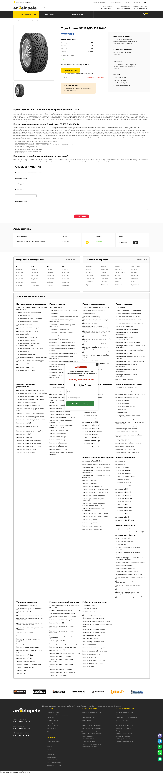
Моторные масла (53, 725)
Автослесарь (51, 757)
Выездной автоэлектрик (125, 568)
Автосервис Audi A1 (90, 416)
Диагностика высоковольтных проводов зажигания (28, 344)
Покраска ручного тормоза (93, 642)
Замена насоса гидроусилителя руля (31, 420)
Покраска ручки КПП (90, 638)
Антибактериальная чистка (126, 432)
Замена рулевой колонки (26, 450)
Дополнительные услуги (128, 384)
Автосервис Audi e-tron (91, 419)
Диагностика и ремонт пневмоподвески (124, 338)
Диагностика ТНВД (23, 612)
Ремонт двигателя (125, 457)
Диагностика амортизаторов (27, 328)
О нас (127, 2)
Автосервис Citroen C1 (91, 425)
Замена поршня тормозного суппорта (64, 653)
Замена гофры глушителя (59, 411)
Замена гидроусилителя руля (28, 405)
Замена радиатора (89, 520)
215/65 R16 (34, 276)
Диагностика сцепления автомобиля (97, 352)
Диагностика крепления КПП (94, 336)
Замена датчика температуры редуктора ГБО (28, 640)
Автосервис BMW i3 (123, 492)
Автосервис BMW (122, 489)
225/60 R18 (65, 272)
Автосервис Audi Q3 (123, 480)
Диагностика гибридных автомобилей (31, 358)
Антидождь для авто (123, 440)
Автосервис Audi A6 (123, 470)
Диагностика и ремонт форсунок (29, 609)
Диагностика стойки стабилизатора (129, 361)
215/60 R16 (34, 272)
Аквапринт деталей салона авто (128, 416)
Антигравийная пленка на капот (62, 345)
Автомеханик (52, 760)
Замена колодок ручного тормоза (62, 647)
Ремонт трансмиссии (93, 304)
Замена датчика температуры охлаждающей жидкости (94, 504)
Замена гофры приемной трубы (62, 417)
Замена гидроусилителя (26, 402)
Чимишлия (105, 275)
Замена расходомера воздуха (28, 647)
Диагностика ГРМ (23, 364)
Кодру (117, 266)
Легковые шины (24, 20)
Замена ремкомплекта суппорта (62, 672)
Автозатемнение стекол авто (126, 388)
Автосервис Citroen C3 (91, 428)
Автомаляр (51, 754)
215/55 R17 (50, 269)
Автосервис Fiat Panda (124, 514)
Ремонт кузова (57, 304)
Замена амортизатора (124, 379)
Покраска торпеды (89, 645)
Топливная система (26, 602)
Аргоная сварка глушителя (60, 388)
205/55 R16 (34, 282)
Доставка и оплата (99, 2)
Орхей (117, 275)
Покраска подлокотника (91, 635)
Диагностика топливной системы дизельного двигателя (29, 624)
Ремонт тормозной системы (64, 602)
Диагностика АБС (23, 315)
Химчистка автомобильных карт (95, 651)
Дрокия (134, 272)
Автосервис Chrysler (123, 501)
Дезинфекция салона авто (92, 615)
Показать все (71, 259)
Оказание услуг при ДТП (124, 725)
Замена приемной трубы (59, 449)
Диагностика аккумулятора (27, 322)
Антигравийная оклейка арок (61, 333)
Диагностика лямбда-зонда (60, 397)
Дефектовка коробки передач (94, 310)
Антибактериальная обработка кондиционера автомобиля (127, 428)
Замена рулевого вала (25, 437)
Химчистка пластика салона (93, 663)
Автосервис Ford (122, 517)
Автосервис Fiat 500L (123, 508)
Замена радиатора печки (92, 526)
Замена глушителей (57, 405)
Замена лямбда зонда (58, 443)
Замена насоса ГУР (23, 423)
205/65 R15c (20, 285)
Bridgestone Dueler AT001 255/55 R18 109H (31, 241)
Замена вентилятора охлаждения (95, 489)
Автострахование (122, 400)
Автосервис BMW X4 (123, 498)
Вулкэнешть (135, 285)
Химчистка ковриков (90, 657)
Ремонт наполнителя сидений (94, 648)
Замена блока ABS (56, 623)
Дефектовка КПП (89, 314)
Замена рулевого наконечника (28, 440)
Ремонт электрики (125, 525)
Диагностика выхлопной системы (29, 348)
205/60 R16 (35, 285)
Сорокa (103, 272)
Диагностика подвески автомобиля (129, 350)
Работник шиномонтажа (55, 762)
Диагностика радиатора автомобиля (96, 467)
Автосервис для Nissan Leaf (126, 535)
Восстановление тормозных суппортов (65, 610)
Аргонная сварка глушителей (61, 391)
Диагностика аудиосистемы (27, 331)
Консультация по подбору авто (126, 717)
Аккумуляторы (52, 728)
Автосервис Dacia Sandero (92, 431)
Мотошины (51, 717)
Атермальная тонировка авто (127, 452)
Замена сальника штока (25, 661)
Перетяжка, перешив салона (93, 632)
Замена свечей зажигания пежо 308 (30, 664)
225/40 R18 (65, 269)
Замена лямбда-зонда (58, 446)
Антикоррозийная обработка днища (63, 361)
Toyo (32, 20)
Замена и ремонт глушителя (60, 430)
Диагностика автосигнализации (29, 318)
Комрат (88, 269)
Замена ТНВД (21, 670)
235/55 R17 (50, 282)
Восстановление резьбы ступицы (128, 317)
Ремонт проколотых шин (124, 733)
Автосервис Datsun (90, 434)
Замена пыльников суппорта (60, 669)
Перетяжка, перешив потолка (94, 629)
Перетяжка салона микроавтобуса (96, 621)
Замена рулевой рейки (25, 453)
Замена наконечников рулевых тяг (30, 417)
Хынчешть (104, 269)
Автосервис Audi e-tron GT (125, 476)
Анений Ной (135, 266)
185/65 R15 (19, 272)
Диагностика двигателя (25, 367)
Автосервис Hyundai (90, 447)
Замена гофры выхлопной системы (63, 408)
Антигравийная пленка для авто (62, 342)
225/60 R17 (50, 276)
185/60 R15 (19, 269)
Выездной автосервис (124, 565)
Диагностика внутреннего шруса (95, 320)
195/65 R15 (19, 282)
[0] (144, 14)
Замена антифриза (89, 480)
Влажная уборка (88, 612)
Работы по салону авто (94, 602)
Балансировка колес (123, 739)
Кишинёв (89, 266)
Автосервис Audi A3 (123, 467)
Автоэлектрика (121, 544)
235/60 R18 (65, 279)
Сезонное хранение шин (124, 712)
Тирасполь (89, 282)
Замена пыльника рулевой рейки (29, 431)
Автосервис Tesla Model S (92, 461)
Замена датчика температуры (94, 496)
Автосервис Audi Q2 (90, 422)
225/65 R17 (50, 279)
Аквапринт (53, 314)
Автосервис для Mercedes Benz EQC (129, 532)
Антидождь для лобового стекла (128, 443)
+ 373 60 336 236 (123, 8)
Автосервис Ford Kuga (91, 437)
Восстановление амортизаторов (128, 310)
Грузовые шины (52, 720)
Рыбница (118, 285)
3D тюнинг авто (55, 307)
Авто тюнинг (120, 307)
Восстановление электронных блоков (130, 562)
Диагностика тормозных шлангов (62, 617)
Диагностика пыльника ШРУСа (94, 344)
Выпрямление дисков (124, 326)
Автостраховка (121, 409)
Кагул (117, 282)
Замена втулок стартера (91, 360)
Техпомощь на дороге (123, 728)
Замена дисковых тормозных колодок (64, 644)
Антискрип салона (89, 609)
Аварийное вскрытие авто (125, 529)
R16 (32, 266)
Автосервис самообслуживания (128, 397)
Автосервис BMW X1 (123, 495)
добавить (81, 216)
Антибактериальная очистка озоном (96, 464)
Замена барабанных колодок (60, 620)
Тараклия (134, 278)
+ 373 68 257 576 (140, 8)
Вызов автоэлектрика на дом (126, 571)
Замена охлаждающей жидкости (95, 513)
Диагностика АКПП (24, 325)
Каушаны (89, 285)
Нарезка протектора (123, 736)
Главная (15, 20)
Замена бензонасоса (24, 633)
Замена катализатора (57, 434)
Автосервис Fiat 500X (123, 511)
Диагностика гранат (90, 323)
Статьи (49, 746)
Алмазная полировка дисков (126, 419)
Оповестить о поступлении (95, 77)
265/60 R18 (65, 282)
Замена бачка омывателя (92, 486)
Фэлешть (104, 266)
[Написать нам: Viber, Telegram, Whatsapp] (160, 759)
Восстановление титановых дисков (129, 323)
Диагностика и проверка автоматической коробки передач (96, 327)
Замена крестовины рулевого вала (30, 414)
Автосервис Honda (89, 444)
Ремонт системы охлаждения (98, 457)
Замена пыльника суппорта (60, 656)
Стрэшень (89, 275)
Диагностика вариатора (25, 340)
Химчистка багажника (91, 654)
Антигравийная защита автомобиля (63, 317)
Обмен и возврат (115, 2)
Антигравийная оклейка (59, 330)
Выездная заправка (122, 720)
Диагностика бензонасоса (26, 337)
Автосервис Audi (89, 413)
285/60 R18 (65, 285)
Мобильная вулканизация (125, 715)
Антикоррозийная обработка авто (63, 353)
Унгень (133, 282)
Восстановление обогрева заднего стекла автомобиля (129, 558)
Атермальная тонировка (125, 449)
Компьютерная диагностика (31, 304)
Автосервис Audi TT (123, 486)
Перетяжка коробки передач (93, 618)
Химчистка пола (88, 666)
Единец (118, 278)
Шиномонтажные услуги (124, 741)
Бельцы (134, 269)
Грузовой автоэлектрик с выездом (129, 575)
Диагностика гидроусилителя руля (30, 361)
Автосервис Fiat (121, 504)
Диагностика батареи (24, 334)
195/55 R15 (19, 276)
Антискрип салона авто (124, 446)
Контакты (137, 2)
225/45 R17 (50, 272)
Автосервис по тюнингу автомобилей (130, 394)
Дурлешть (104, 278)
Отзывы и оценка (28, 166)
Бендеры (89, 272)
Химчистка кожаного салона (93, 660)
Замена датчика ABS (57, 641)
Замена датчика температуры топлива (31, 644)
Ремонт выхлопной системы (64, 384)
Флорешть (104, 285)
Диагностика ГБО (23, 351)
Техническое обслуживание (91, 728)
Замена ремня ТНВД (24, 655)
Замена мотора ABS (57, 650)
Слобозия (118, 269)
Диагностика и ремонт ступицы (128, 342)
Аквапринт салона (89, 605)
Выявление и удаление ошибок (29, 312)
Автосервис (120, 461)
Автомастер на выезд (123, 391)
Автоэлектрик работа (54, 765)
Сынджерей (90, 278)
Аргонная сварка (56, 369)
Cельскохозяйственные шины (57, 715)
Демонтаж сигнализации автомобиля (130, 578)
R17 (48, 266)
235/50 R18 (65, 276)
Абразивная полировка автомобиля (63, 310)
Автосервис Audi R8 (123, 483)
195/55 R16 (34, 279)
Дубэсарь (134, 275)
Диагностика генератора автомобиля (130, 597)
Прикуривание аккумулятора (126, 731)
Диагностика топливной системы (29, 615)
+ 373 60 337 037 (105, 8)
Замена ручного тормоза (59, 675)
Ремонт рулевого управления (25, 385)
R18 (63, 266)
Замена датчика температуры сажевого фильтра (61, 426)
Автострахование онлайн (125, 406)
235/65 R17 (50, 285)
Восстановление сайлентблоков (128, 320)
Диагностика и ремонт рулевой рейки (31, 393)
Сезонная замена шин (123, 723)
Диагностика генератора (26, 354)
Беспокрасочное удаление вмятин (63, 372)
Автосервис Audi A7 (123, 473)
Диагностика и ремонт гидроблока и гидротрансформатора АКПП (96, 332)
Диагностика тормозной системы (62, 614)
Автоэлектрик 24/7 (122, 538)
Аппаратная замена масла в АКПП (96, 307)
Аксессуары (51, 723)
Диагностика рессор (123, 353)
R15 (17, 266)
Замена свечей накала (25, 667)
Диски (49, 731)
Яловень (104, 282)
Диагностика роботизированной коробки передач (95, 348)
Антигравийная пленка (58, 336)
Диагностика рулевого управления (30, 396)
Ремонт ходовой (124, 304)
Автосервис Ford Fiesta (124, 520)
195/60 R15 (19, 279)
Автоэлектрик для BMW (124, 541)
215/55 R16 (34, 269)
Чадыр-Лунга (120, 272)
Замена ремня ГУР (23, 434)
